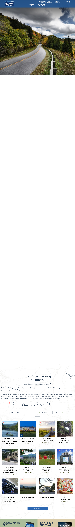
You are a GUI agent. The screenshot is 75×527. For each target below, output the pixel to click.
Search (12, 412)
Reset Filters (37, 416)
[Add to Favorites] (3, 422)
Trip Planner (25, 405)
